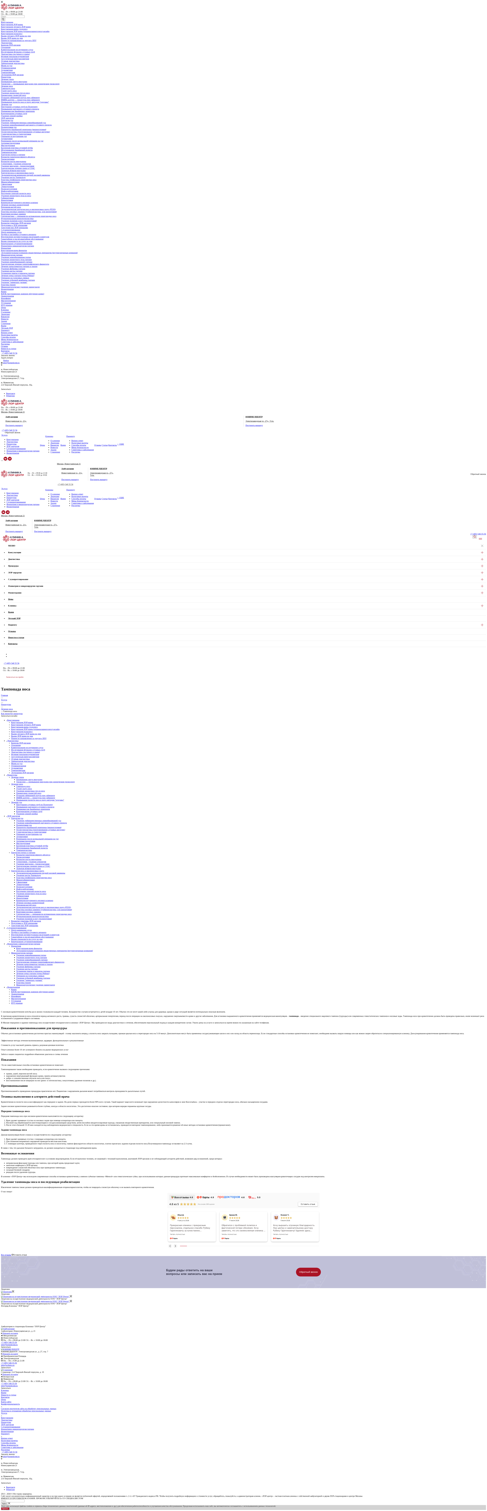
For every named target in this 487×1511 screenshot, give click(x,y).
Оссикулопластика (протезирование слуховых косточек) (40, 830)
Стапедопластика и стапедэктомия (31, 832)
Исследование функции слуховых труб (28, 750)
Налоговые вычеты (9, 1440)
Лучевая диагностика (20, 759)
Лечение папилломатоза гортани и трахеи (34, 964)
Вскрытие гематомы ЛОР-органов (26, 921)
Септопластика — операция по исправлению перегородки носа (44, 914)
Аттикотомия (22, 837)
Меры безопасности (9, 1445)
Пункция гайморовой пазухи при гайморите (35, 795)
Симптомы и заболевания (12, 1447)
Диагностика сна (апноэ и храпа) (25, 752)
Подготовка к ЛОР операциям (24, 923)
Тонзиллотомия (23, 857)
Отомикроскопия (18, 766)
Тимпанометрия (18, 770)
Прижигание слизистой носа (28, 793)
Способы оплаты (8, 1443)
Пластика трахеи (23, 983)
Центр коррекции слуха (21, 930)
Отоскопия (16, 745)
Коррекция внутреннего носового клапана (34, 900)
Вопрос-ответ (7, 1438)
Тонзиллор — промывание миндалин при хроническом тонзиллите (45, 782)
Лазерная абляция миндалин (28, 868)
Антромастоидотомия (25, 841)
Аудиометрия (17, 768)
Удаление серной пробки (27, 814)
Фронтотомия (22, 898)
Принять (5, 1509)
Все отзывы (6, 1255)
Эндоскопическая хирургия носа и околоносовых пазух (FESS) (43, 907)
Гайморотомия (22, 896)
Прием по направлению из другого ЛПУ (29, 738)
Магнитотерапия (18, 999)
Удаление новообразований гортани (32, 960)
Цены (3, 1399)
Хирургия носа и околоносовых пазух (27, 871)
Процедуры (6, 1422)
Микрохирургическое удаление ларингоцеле (35, 985)
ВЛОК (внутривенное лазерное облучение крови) (32, 992)
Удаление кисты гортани (27, 969)
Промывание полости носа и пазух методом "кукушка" (40, 800)
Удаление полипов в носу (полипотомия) (34, 919)
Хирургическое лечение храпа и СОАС (33, 866)
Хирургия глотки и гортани (23, 852)
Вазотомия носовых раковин (28, 912)
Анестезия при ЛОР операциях (24, 926)
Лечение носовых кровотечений (30, 903)
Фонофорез (16, 996)
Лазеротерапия (17, 994)
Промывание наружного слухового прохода (35, 807)
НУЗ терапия (16, 1003)
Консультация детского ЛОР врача (26, 725)
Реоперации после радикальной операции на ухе (37, 839)
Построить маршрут (14, 425)
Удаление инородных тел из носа (30, 791)
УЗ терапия (16, 1001)
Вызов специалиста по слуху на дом (26, 939)
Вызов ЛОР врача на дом (22, 736)
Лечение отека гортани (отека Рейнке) (32, 973)
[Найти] (3, 19)
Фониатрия (16, 946)
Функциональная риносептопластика (32, 916)
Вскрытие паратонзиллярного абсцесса (33, 855)
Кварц (14, 989)
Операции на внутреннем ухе (29, 834)
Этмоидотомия (22, 884)
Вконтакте (10, 393)
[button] (170, 1246)
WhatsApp (10, 396)
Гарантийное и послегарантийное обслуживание (32, 937)
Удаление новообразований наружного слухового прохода (41, 823)
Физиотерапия (7, 1431)
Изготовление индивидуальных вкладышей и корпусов (35, 935)
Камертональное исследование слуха (27, 747)
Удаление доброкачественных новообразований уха (38, 821)
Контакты (5, 1397)
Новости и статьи (8, 1395)
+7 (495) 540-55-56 (478, 534)
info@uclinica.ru (7, 1365)
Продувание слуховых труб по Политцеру (34, 805)
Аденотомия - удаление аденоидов (31, 862)
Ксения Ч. (285, 1215)
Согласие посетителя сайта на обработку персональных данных (28, 1409)
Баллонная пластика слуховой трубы (32, 846)
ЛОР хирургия (7, 1425)
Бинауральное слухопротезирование (26, 941)
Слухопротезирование (10, 1427)
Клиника (5, 1390)
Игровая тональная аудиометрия (25, 754)
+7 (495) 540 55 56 (9, 353)
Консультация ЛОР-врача (22, 722)
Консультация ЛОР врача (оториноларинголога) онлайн (35, 729)
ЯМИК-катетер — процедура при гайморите (35, 798)
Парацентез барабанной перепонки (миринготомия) (38, 827)
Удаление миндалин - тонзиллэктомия (32, 864)
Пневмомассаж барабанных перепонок (33, 809)
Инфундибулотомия (24, 889)
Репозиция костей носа (26, 905)
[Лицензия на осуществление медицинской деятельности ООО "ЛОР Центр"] (36, 1296)
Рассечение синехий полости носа (31, 891)
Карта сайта (6, 1402)
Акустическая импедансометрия (25, 757)
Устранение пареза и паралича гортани (33, 971)
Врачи (3, 1393)
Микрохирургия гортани (22, 953)
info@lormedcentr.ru (11, 363)
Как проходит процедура (12, 714)
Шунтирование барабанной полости (32, 848)
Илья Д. (181, 1215)
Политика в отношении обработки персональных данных (26, 1411)
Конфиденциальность (10, 1404)
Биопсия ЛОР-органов (21, 743)
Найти (4, 1504)
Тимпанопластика (24, 850)
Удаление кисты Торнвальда (28, 875)
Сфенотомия (21, 882)
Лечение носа (17, 784)
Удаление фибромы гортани (28, 967)
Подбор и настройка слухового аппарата (28, 932)
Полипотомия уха (24, 825)
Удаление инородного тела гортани (31, 957)
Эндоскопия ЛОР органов (22, 773)
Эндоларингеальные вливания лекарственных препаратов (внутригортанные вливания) (54, 951)
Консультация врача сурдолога (24, 727)
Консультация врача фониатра (29, 948)
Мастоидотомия (23, 843)
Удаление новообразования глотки (31, 955)
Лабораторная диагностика (23, 761)
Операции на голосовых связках (30, 976)
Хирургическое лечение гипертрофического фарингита (40, 962)
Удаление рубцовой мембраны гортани (33, 978)
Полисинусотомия (24, 887)
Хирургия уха (17, 818)
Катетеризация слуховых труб (29, 811)
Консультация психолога (21, 732)
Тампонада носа (23, 786)
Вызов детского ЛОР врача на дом (26, 734)
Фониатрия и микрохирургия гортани (17, 1429)
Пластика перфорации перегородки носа (34, 878)
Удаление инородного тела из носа (31, 894)
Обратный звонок (308, 1272)
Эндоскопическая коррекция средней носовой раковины (40, 873)
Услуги (4, 1413)
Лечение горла (17, 777)
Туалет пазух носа (24, 789)
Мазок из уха (16, 763)
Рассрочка (5, 1450)
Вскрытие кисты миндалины (28, 859)
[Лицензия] (7, 1292)
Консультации (7, 1418)
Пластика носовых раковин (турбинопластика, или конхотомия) (44, 910)
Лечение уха (16, 802)
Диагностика (6, 1420)
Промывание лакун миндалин (29, 779)
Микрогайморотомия (25, 880)
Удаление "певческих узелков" (29, 980)
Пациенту (5, 1434)
